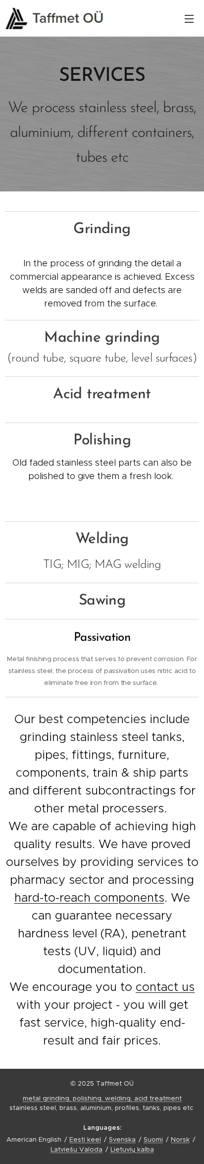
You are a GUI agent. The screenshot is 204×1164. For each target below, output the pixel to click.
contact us (165, 987)
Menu (189, 18)
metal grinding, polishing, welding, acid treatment (102, 1098)
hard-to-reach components (89, 897)
